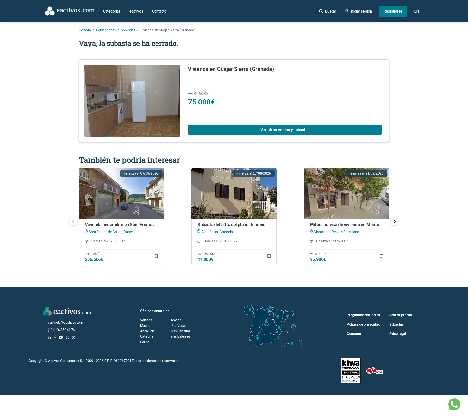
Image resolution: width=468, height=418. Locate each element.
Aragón (176, 320)
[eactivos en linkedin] (49, 337)
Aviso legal (397, 334)
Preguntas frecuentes (363, 315)
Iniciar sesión (360, 11)
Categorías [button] (112, 11)
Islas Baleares (180, 336)
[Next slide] (395, 221)
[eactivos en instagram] (67, 337)
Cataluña (146, 336)
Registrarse (392, 11)
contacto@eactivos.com (65, 322)
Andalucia (147, 331)
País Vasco (178, 326)
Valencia (146, 320)
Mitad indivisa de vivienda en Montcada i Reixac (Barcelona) (368, 224)
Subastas (396, 324)
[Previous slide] (73, 221)
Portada (85, 30)
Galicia (144, 342)
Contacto (159, 11)
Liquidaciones (106, 30)
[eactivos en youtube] (61, 337)
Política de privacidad (363, 324)
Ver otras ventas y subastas (285, 129)
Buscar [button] (330, 11)
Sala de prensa (400, 315)
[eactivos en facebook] (55, 337)
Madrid (145, 326)
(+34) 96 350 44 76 (61, 330)
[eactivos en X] (73, 337)
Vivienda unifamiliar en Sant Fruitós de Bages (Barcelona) (140, 224)
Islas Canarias (180, 331)
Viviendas (128, 30)
